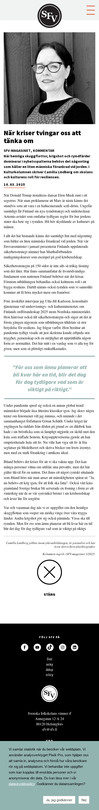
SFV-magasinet (17, 150)
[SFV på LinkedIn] (74, 647)
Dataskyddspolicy (49, 660)
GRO (49, 740)
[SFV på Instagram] (62, 647)
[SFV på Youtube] (37, 647)
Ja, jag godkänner (59, 800)
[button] (90, 9)
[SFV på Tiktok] (50, 647)
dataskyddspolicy (22, 784)
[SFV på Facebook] (24, 647)
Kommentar (43, 150)
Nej (84, 800)
